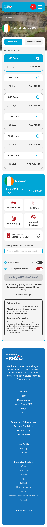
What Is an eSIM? (23, 404)
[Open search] (33, 7)
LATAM (23, 483)
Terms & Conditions (23, 426)
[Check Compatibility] (37, 236)
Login (30, 245)
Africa (23, 466)
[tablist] (23, 42)
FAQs (23, 408)
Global (23, 499)
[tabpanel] (23, 111)
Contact (23, 412)
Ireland (22, 18)
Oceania (23, 491)
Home (23, 395)
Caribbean (23, 470)
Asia (24, 478)
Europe (23, 474)
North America (23, 487)
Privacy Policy (23, 287)
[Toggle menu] (40, 7)
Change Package (23, 294)
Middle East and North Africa (23, 495)
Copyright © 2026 (23, 510)
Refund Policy (23, 434)
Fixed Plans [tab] (13, 42)
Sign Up (23, 448)
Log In (23, 452)
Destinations (23, 400)
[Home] (12, 7)
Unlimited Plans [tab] (34, 42)
